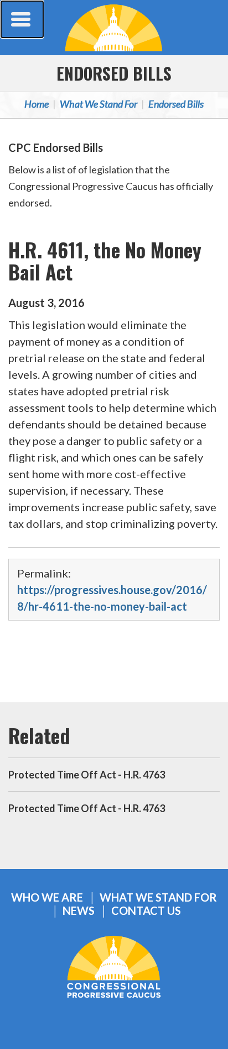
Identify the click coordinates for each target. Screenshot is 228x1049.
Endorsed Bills (114, 73)
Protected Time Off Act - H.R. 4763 (86, 775)
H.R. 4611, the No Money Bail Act (104, 260)
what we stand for (158, 897)
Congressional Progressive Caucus (114, 27)
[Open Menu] (22, 19)
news (79, 910)
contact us (146, 910)
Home (36, 104)
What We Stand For (98, 104)
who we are (47, 897)
